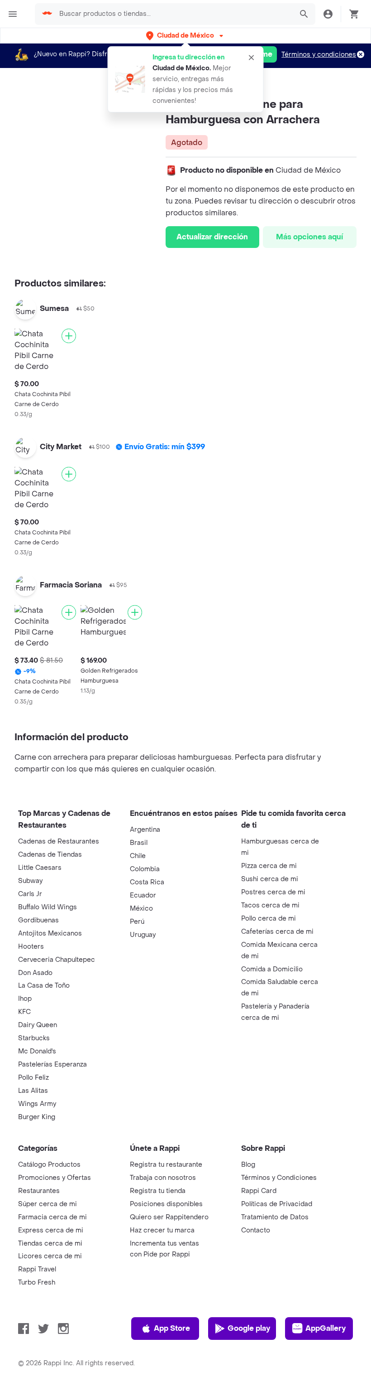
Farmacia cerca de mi (52, 1217)
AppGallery (325, 1328)
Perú (137, 921)
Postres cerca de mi (273, 892)
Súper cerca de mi (47, 1204)
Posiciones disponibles (166, 1204)
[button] (185, 35)
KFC (24, 1012)
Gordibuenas (38, 920)
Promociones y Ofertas (54, 1178)
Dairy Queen (37, 1025)
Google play (249, 1328)
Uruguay (143, 935)
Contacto (255, 1230)
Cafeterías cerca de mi (277, 931)
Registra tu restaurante (166, 1164)
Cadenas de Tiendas (50, 854)
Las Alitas (33, 1090)
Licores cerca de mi (50, 1256)
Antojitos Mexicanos (50, 933)
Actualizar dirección (212, 237)
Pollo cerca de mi (268, 918)
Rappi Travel (37, 1269)
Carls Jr (30, 894)
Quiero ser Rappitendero (169, 1217)
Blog (248, 1164)
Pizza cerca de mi (269, 866)
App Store (172, 1328)
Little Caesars (40, 867)
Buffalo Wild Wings (47, 907)
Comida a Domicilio (272, 969)
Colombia (145, 869)
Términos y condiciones (318, 54)
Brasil (138, 843)
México (141, 908)
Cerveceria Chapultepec (56, 959)
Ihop (25, 998)
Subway (30, 881)
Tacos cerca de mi (270, 905)
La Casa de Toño (44, 985)
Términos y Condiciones (279, 1178)
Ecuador (143, 895)
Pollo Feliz (33, 1077)
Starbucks (34, 1038)
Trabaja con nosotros (163, 1178)
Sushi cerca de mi (269, 879)
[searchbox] (173, 14)
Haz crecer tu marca (162, 1230)
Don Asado (35, 973)
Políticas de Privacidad (276, 1204)
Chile (138, 856)
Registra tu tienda (158, 1191)
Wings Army (37, 1104)
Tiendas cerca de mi (50, 1243)
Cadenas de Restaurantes (58, 841)
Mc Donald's (37, 1051)
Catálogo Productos (49, 1164)
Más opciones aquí (309, 237)
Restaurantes (39, 1191)
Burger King (36, 1117)
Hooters (31, 946)
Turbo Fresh (36, 1282)
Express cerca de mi (50, 1230)
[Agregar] (69, 336)
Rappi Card (258, 1191)
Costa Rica (147, 882)
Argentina (145, 829)
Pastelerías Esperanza (52, 1064)
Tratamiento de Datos (275, 1217)
